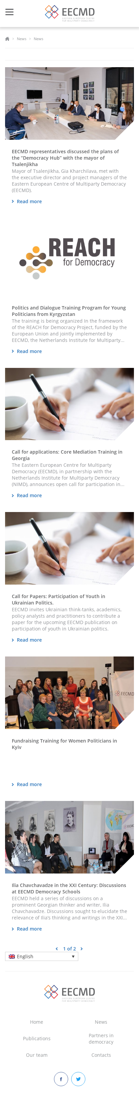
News (101, 1022)
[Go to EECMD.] (7, 38)
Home (36, 1022)
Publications (37, 1038)
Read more (29, 201)
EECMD (69, 13)
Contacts (101, 1055)
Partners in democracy (101, 1038)
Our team (37, 1055)
